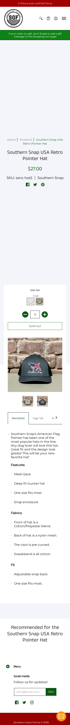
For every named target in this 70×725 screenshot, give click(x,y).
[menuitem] (41, 18)
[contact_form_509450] (61, 716)
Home (11, 139)
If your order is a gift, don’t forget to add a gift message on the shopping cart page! (35, 35)
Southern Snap (51, 178)
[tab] (18, 418)
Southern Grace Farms (27, 722)
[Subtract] (25, 314)
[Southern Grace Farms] (13, 18)
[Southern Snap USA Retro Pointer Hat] (27, 401)
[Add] (45, 314)
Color (36, 295)
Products (26, 139)
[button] (41, 18)
